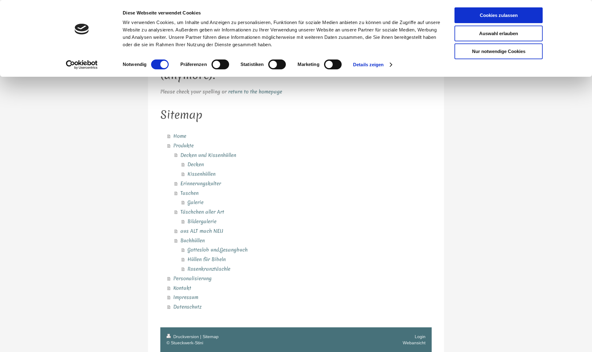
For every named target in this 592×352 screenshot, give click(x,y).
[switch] (220, 64)
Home (179, 136)
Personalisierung (192, 278)
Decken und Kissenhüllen (208, 155)
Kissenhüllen (201, 173)
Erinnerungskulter (200, 183)
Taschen (189, 193)
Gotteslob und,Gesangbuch (217, 249)
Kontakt (182, 287)
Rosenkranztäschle (208, 268)
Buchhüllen (192, 240)
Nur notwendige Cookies (498, 51)
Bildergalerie (201, 221)
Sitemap (211, 336)
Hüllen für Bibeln (206, 259)
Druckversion (186, 336)
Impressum (185, 297)
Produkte (183, 145)
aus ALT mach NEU (201, 230)
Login (420, 336)
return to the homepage (255, 91)
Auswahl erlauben (498, 33)
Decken (195, 164)
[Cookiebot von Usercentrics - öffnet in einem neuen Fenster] (82, 64)
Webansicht (414, 342)
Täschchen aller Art (202, 211)
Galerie (195, 202)
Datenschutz (187, 306)
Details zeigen (368, 64)
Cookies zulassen (499, 15)
